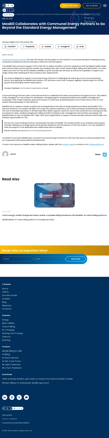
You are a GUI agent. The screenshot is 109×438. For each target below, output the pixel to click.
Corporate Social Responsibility (15, 422)
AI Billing (6, 354)
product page (68, 144)
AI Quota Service (10, 357)
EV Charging (8, 330)
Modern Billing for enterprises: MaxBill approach (25, 383)
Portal (18, 361)
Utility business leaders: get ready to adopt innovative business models (37, 378)
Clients (5, 292)
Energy (5, 319)
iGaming (6, 340)
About (5, 288)
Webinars (6, 305)
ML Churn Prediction (12, 368)
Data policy (7, 415)
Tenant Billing (8, 326)
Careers (6, 298)
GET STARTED (92, 5)
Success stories (9, 295)
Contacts (6, 308)
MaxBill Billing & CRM (12, 351)
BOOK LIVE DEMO (70, 5)
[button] (105, 154)
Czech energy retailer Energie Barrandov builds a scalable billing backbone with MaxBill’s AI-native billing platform (54, 215)
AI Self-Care (8, 361)
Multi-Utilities (8, 323)
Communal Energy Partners (14, 59)
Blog (4, 302)
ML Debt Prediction (11, 364)
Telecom (6, 336)
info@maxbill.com (96, 144)
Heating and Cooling (12, 333)
